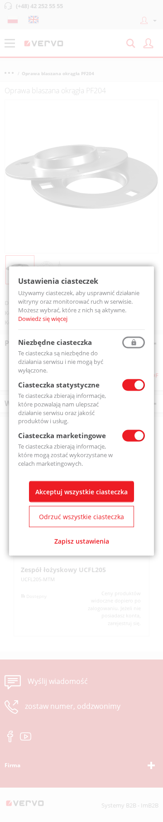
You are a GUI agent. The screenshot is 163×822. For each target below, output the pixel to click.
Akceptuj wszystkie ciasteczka (81, 491)
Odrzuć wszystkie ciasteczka (81, 516)
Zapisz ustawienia (81, 540)
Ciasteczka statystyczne (59, 384)
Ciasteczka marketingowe (62, 435)
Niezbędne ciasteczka (55, 342)
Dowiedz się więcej (42, 318)
